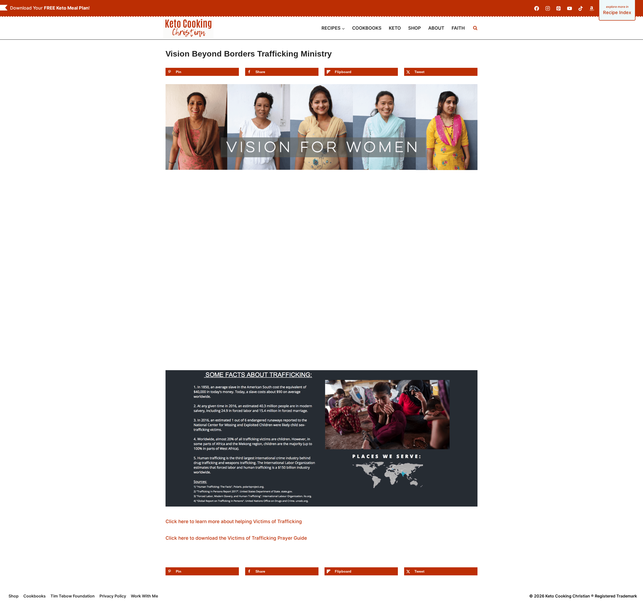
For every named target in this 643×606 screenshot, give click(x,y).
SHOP (414, 28)
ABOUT (436, 28)
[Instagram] (547, 8)
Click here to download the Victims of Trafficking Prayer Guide (236, 538)
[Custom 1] (591, 8)
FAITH (458, 28)
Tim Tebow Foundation (72, 595)
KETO (395, 28)
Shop (14, 595)
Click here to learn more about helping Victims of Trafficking (234, 521)
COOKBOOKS (367, 28)
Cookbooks (34, 595)
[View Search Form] (475, 28)
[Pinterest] (558, 8)
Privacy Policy (112, 595)
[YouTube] (569, 8)
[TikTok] (580, 8)
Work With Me (144, 595)
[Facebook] (537, 8)
